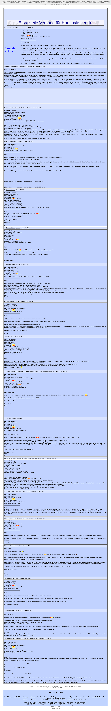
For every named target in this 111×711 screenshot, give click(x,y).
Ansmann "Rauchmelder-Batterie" (15, 66)
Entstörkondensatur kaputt (13, 141)
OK (69, 4)
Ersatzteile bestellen (10, 49)
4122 (62, 687)
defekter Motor (11, 418)
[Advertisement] (55, 14)
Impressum (25, 699)
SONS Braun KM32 (12, 610)
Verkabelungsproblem (12, 27)
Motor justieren (10, 190)
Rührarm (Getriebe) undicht (14, 108)
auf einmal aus (10, 301)
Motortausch (10, 336)
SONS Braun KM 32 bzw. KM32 (16, 491)
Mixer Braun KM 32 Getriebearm (16, 518)
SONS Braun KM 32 (13, 578)
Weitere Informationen (60, 4)
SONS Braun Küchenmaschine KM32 (18, 638)
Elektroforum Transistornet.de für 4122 (62, 686)
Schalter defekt (10, 264)
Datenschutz (34, 699)
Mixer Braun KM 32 (12, 546)
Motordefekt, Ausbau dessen (15, 371)
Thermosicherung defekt (13, 228)
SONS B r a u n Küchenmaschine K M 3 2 (19, 458)
